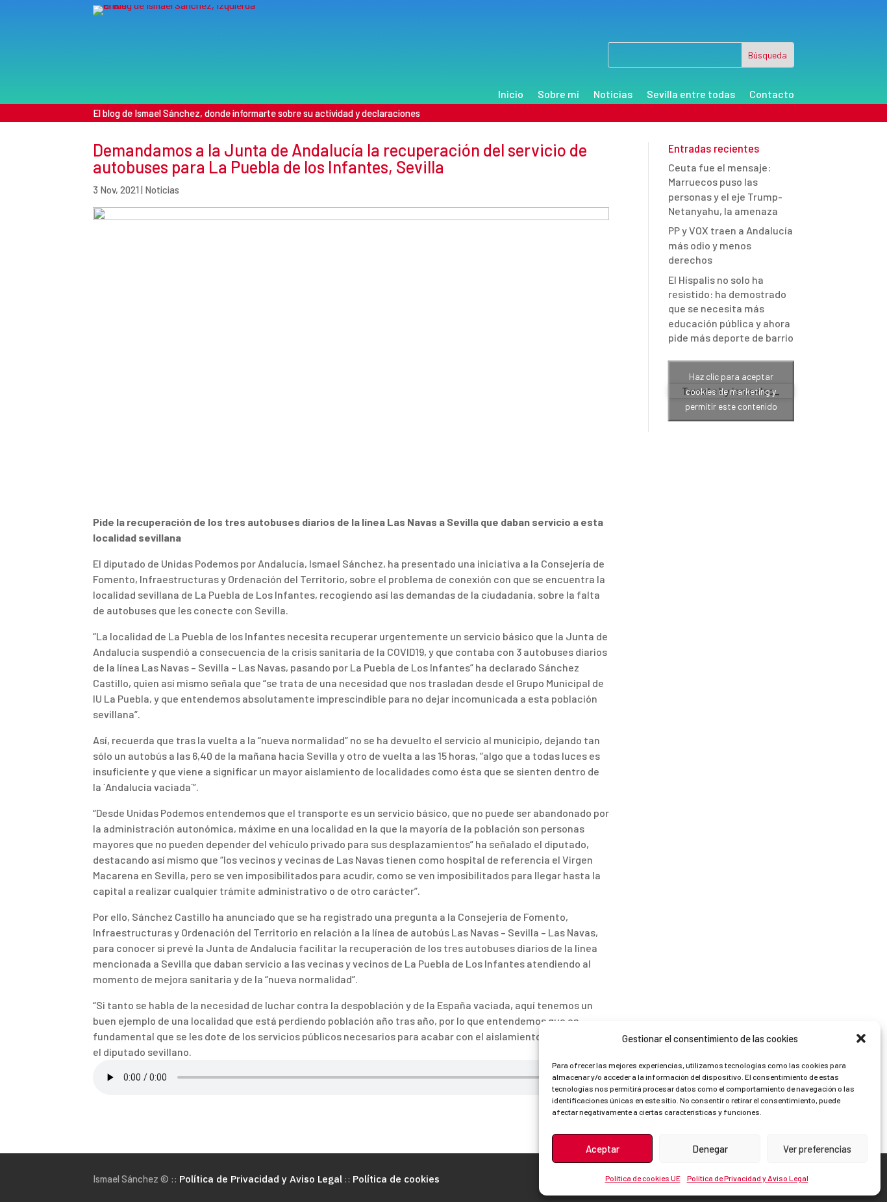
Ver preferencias (817, 1149)
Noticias (612, 95)
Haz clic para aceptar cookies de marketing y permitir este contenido (731, 391)
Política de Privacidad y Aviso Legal (747, 1178)
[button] (861, 1038)
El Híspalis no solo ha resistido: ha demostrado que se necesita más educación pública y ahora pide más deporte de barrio (730, 308)
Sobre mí (558, 95)
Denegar (710, 1149)
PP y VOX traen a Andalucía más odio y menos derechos (730, 245)
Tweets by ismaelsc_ (731, 391)
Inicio (510, 95)
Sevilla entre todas (691, 95)
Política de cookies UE (643, 1178)
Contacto (771, 95)
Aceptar (602, 1149)
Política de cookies (396, 1179)
